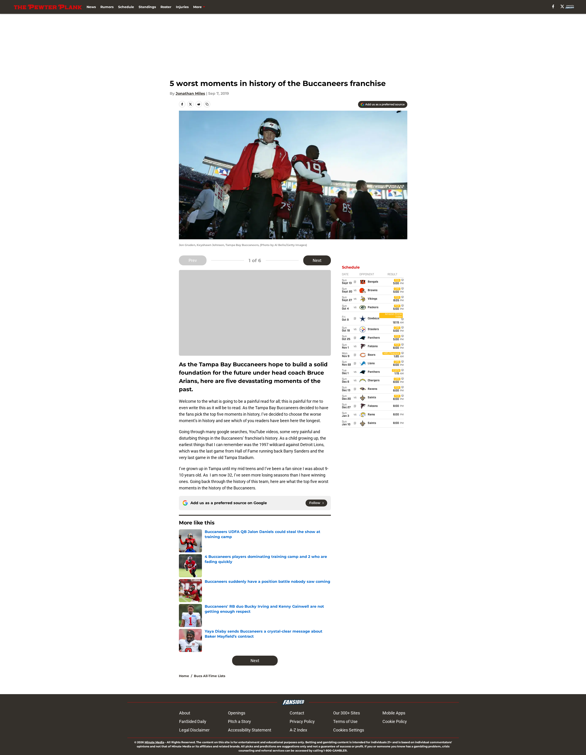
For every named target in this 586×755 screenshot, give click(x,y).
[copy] (207, 104)
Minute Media (154, 742)
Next (317, 260)
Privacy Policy (302, 721)
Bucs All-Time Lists (209, 676)
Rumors (107, 7)
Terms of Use (345, 721)
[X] (562, 6)
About (184, 713)
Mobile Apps (393, 713)
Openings (236, 713)
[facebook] (553, 6)
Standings (147, 7)
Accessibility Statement (249, 730)
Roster (165, 7)
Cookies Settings (348, 730)
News (91, 7)
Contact (297, 713)
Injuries (182, 7)
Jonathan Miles (190, 93)
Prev (193, 260)
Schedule (126, 7)
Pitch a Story (239, 721)
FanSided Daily (192, 721)
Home (184, 676)
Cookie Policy (394, 721)
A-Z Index (298, 730)
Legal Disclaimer (194, 730)
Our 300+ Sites (346, 713)
